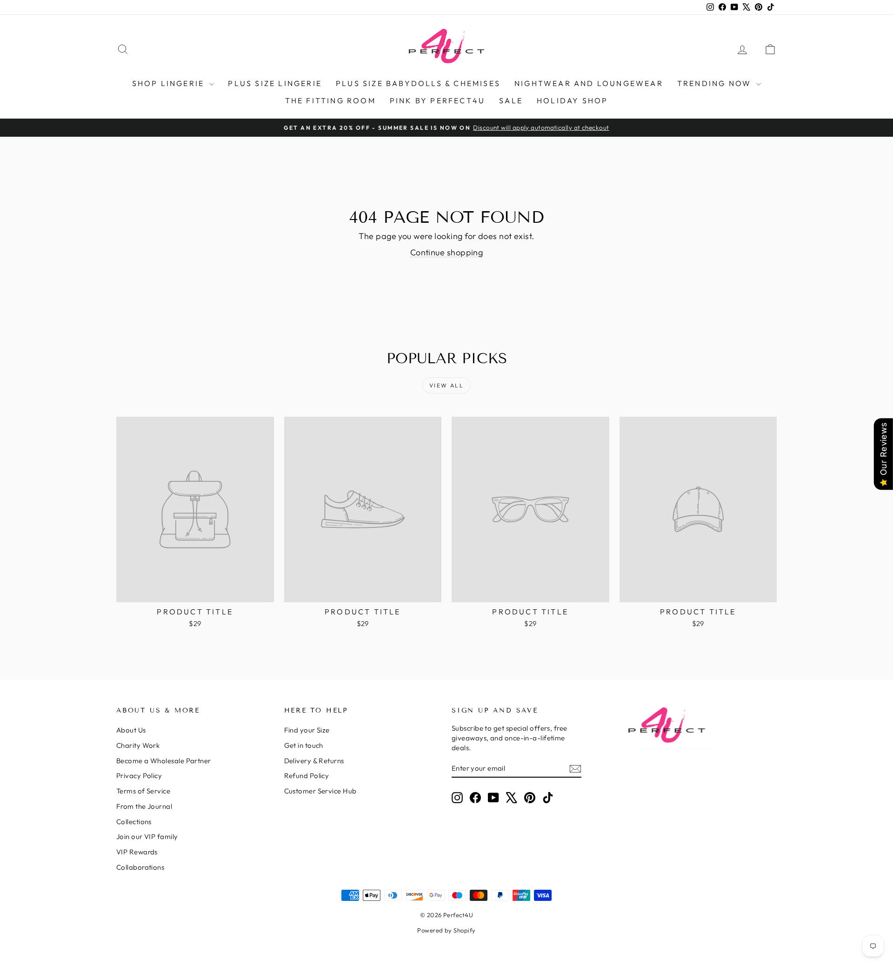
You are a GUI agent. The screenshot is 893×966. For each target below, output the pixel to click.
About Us (131, 730)
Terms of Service (143, 790)
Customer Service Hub (320, 790)
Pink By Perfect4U (437, 100)
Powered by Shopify (446, 930)
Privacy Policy (139, 775)
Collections (134, 821)
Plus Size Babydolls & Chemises (418, 83)
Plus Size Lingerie (275, 83)
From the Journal (144, 806)
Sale (511, 100)
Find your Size (307, 730)
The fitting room (330, 100)
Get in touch (303, 745)
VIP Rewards (137, 851)
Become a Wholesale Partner (163, 760)
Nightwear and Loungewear (588, 83)
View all (446, 385)
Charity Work (138, 745)
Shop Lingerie (169, 83)
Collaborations (140, 867)
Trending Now (715, 83)
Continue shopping (446, 252)
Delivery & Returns (314, 760)
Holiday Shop (572, 100)
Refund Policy (306, 775)
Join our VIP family (147, 836)
